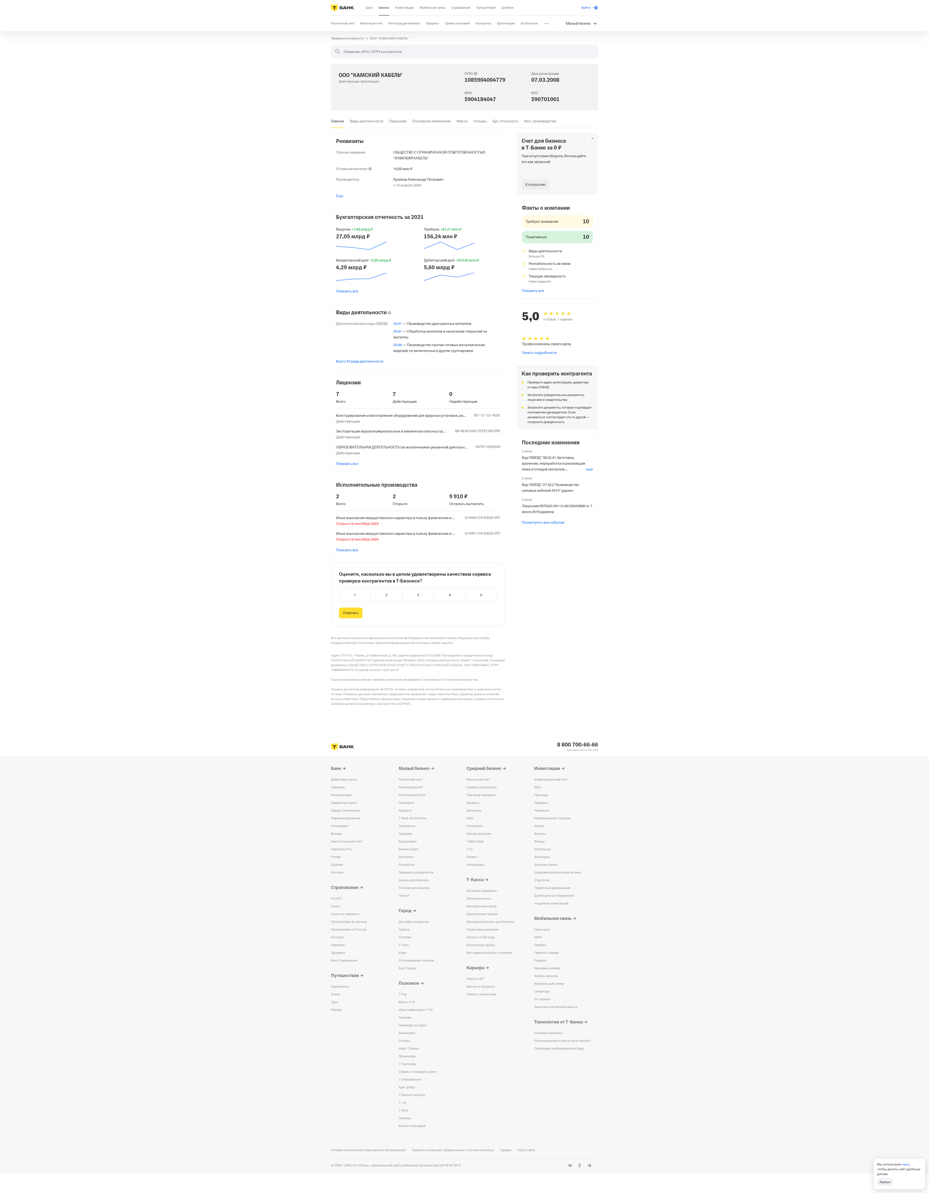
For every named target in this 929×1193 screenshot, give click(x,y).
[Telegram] (589, 1165)
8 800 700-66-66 (577, 744)
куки (905, 1164)
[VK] (570, 1165)
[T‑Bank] (342, 8)
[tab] (337, 121)
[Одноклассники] (580, 1165)
